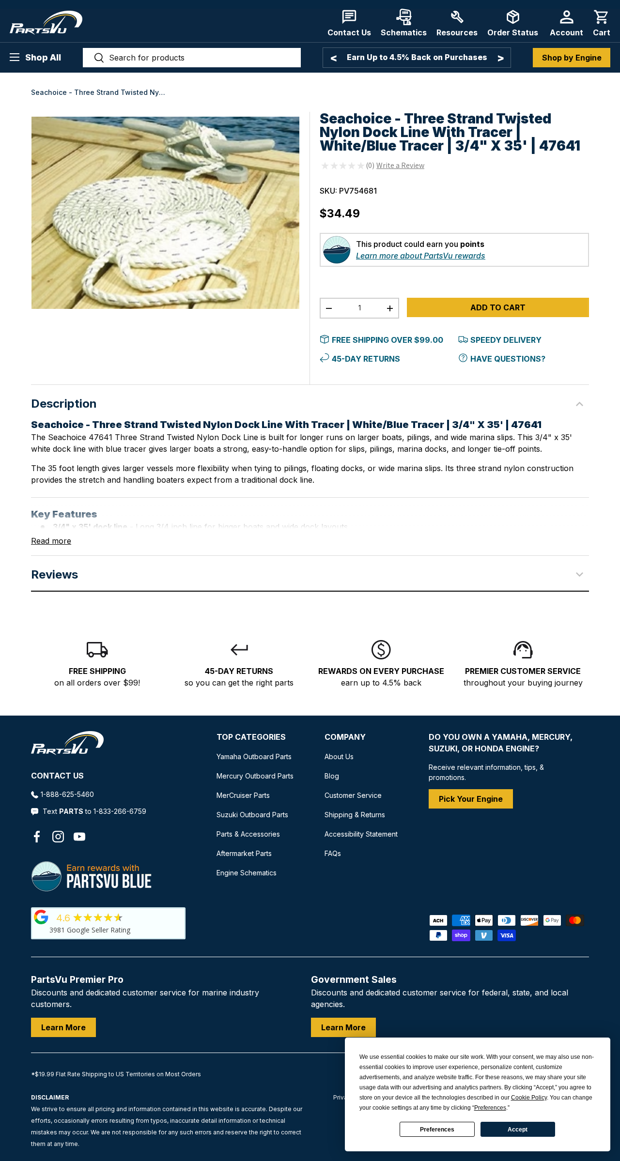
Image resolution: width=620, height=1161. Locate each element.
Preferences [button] (490, 1107)
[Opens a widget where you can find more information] (43, 1144)
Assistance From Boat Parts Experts (417, 57)
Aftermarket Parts (244, 853)
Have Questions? (507, 359)
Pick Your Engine (471, 799)
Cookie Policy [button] (529, 1097)
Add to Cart (498, 307)
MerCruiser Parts (243, 795)
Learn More (63, 1027)
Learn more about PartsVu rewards (420, 255)
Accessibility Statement (361, 834)
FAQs (333, 853)
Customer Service (353, 795)
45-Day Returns (366, 359)
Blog (332, 776)
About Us (339, 756)
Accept (517, 1129)
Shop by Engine (572, 57)
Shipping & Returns (355, 814)
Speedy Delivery (506, 340)
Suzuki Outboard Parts (252, 814)
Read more (51, 541)
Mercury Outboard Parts (255, 776)
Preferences (437, 1129)
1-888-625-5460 (67, 794)
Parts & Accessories (248, 834)
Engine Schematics (247, 873)
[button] (601, 23)
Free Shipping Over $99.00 (387, 340)
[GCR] (41, 917)
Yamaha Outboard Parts (254, 756)
